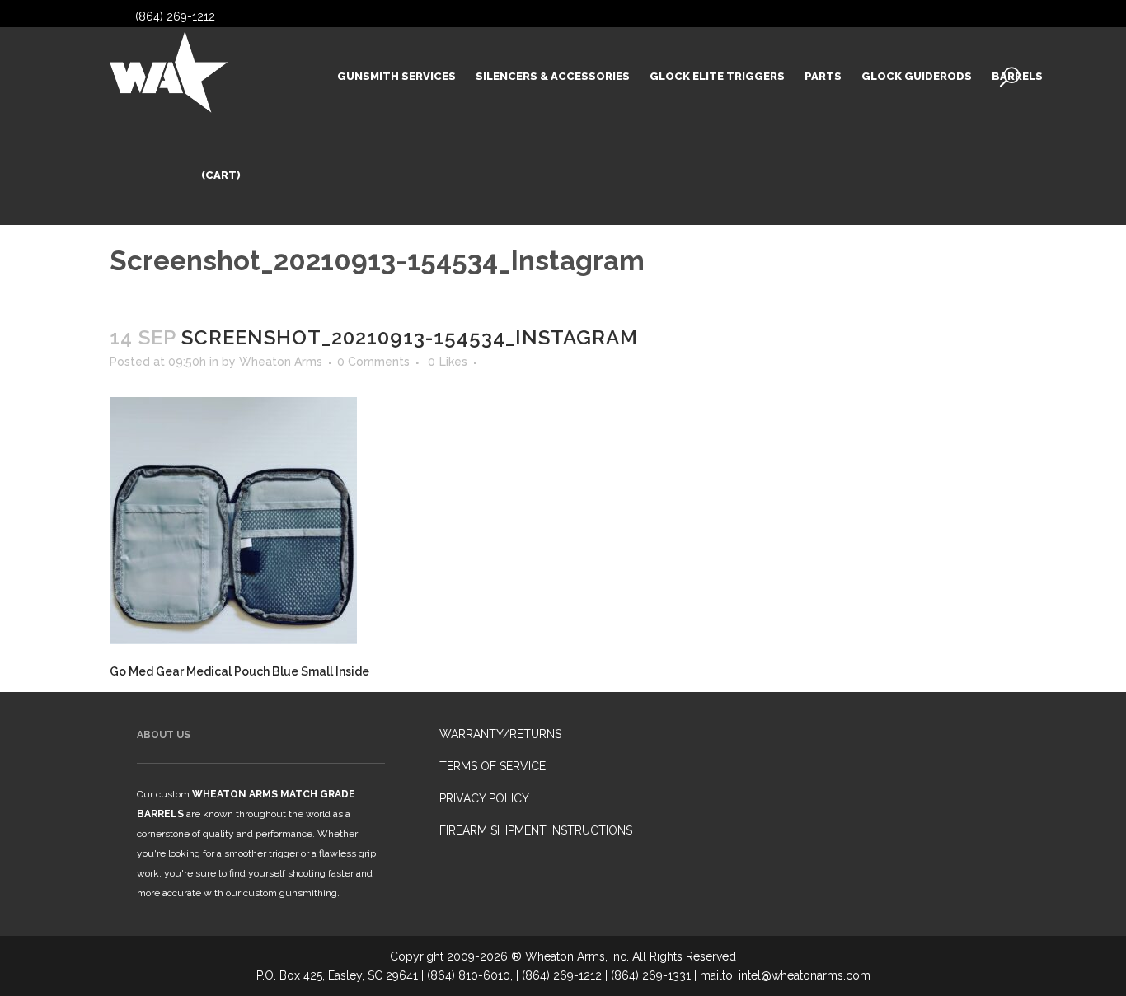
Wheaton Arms (280, 361)
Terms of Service (492, 766)
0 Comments (373, 361)
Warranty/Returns (500, 734)
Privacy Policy (484, 798)
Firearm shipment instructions (535, 830)
